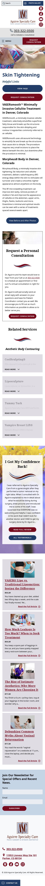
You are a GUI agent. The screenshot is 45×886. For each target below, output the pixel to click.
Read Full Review (22, 529)
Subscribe (14, 808)
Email (4, 797)
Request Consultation (22, 97)
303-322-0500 (24, 31)
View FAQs (22, 88)
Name (5, 788)
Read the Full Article (27, 606)
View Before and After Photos (22, 220)
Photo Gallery (35, 3)
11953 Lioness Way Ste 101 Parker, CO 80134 (19, 857)
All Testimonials (22, 538)
